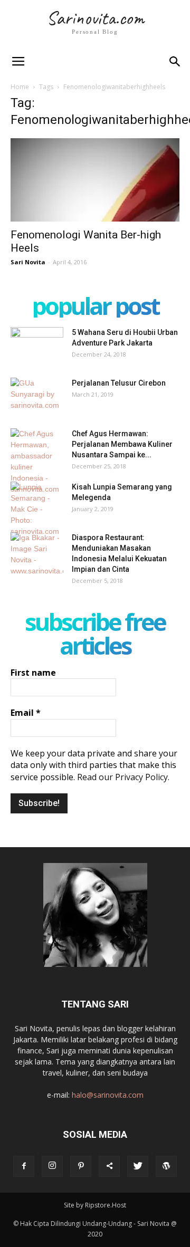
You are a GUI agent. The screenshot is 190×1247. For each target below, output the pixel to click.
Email (26, 712)
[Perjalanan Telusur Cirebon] (37, 396)
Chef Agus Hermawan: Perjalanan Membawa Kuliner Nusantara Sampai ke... (122, 444)
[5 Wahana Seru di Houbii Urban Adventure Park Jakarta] (37, 345)
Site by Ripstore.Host (95, 1205)
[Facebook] (23, 1166)
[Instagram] (52, 1166)
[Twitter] (137, 1166)
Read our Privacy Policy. (123, 777)
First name (33, 672)
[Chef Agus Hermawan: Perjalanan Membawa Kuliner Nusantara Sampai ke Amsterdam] (37, 461)
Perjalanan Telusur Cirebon (119, 383)
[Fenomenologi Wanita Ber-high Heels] (95, 180)
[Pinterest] (80, 1166)
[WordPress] (166, 1166)
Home (20, 86)
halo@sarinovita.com (108, 1095)
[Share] (109, 1166)
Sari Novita (28, 262)
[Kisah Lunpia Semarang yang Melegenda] (37, 509)
